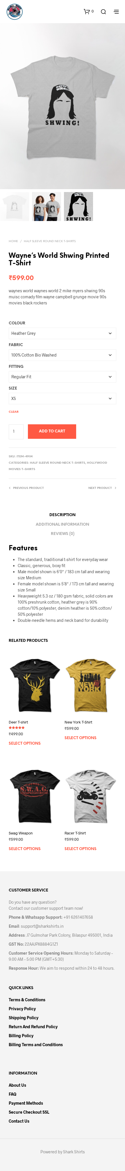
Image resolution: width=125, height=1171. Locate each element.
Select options (25, 744)
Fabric (16, 345)
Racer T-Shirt (75, 833)
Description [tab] (62, 515)
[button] (89, 11)
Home (13, 241)
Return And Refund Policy (33, 1026)
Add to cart (52, 431)
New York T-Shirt (78, 722)
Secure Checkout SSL (29, 1112)
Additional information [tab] (62, 525)
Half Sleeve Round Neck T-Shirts (50, 241)
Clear (14, 412)
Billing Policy (21, 1035)
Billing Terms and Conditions (36, 1044)
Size (13, 388)
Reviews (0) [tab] (62, 534)
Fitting (16, 367)
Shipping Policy (23, 1017)
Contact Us (19, 1121)
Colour (17, 323)
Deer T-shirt (18, 722)
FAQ (12, 1094)
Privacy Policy (22, 1008)
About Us (17, 1085)
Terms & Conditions (27, 999)
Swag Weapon (21, 833)
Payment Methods (26, 1103)
